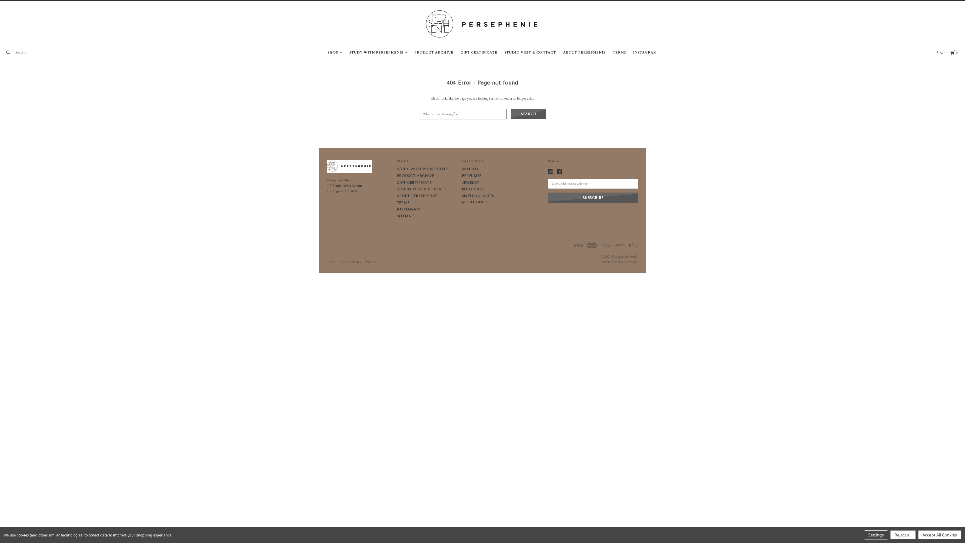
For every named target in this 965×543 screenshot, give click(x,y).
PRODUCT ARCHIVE (433, 52)
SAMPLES (470, 169)
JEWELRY (470, 183)
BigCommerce (628, 262)
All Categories (476, 202)
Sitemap (405, 216)
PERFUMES (472, 176)
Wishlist (370, 262)
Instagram (645, 52)
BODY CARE (473, 189)
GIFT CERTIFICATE (479, 52)
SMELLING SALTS (478, 196)
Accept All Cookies (940, 535)
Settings (876, 535)
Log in (942, 52)
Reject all (903, 535)
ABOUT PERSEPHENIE (584, 52)
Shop (333, 52)
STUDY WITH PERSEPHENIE (376, 52)
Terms (619, 52)
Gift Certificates (350, 262)
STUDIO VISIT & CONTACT (530, 52)
